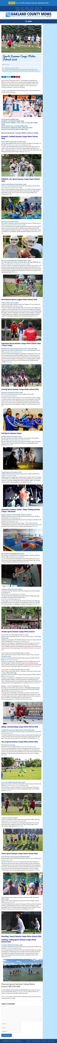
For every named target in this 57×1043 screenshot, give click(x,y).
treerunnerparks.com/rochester (17, 594)
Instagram (27, 7)
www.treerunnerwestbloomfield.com (10, 599)
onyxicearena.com (8, 676)
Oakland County (8, 68)
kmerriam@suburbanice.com (8, 699)
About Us (18, 10)
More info (27, 151)
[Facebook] (4, 77)
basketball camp (15, 69)
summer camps (31, 71)
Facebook (17, 7)
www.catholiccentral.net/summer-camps (11, 187)
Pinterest (37, 7)
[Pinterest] (18, 77)
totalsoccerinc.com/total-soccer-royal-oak (15, 821)
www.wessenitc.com (9, 902)
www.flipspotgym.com (14, 518)
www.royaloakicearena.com (16, 691)
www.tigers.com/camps (12, 145)
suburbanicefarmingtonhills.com (21, 641)
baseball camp (8, 69)
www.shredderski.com (6, 733)
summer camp (24, 71)
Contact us (4, 90)
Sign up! (12, 3)
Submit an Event (37, 10)
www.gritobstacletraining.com (16, 557)
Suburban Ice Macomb (33, 666)
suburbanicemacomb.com (10, 659)
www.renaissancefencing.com (8, 396)
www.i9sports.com (17, 306)
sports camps (18, 71)
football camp (22, 69)
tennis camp (36, 71)
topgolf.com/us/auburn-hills (8, 475)
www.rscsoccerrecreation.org (28, 746)
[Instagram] (8, 77)
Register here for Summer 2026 (24, 699)
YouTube (32, 7)
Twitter (22, 7)
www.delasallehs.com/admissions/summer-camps (17, 263)
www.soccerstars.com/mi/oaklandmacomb (17, 785)
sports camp (12, 71)
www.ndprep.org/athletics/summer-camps (15, 224)
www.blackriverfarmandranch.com (12, 352)
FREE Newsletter (29, 10)
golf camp (28, 69)
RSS (41, 7)
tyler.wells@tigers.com (24, 145)
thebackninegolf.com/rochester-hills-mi (19, 439)
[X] (13, 77)
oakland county (6, 71)
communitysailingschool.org (14, 948)
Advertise (23, 10)
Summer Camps (15, 68)
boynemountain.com (6, 860)
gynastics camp (33, 69)
